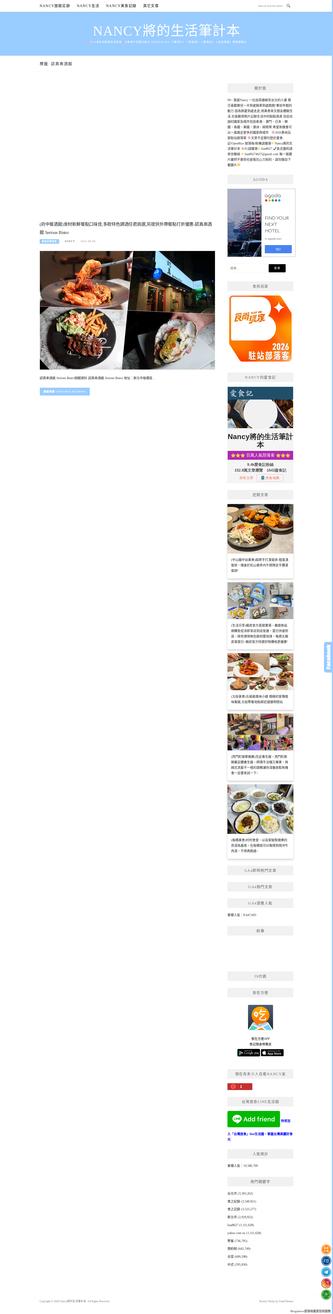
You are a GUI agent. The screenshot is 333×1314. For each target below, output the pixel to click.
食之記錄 (233, 1209)
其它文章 (151, 6)
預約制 (232, 1248)
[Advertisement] (127, 151)
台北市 (232, 1193)
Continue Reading (71, 391)
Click (328, 657)
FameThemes (286, 1301)
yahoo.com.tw (236, 1233)
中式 (230, 1264)
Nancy (70, 241)
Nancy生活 (88, 6)
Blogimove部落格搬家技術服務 (310, 1311)
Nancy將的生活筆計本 (166, 30)
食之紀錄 (233, 1201)
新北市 (232, 1217)
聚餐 (230, 1241)
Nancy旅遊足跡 (55, 6)
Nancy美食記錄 (121, 6)
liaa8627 (232, 1225)
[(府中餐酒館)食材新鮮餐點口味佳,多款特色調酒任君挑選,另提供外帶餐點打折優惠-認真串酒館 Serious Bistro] (127, 310)
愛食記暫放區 (49, 241)
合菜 (230, 1256)
